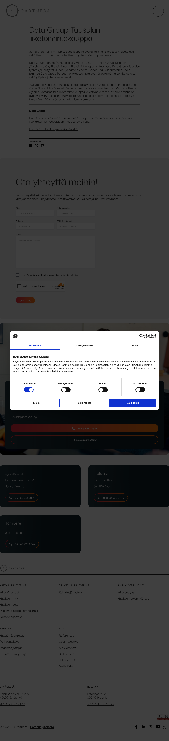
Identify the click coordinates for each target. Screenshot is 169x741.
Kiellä (36, 402)
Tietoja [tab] (134, 345)
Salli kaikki (133, 402)
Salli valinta (84, 402)
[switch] (66, 389)
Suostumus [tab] (35, 345)
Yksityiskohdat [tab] (84, 345)
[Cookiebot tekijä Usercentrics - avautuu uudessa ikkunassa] (141, 336)
